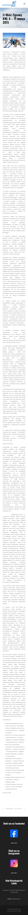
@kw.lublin (14, 873)
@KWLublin (14, 843)
